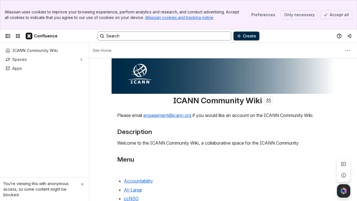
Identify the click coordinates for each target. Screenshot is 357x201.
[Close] (82, 184)
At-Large (133, 190)
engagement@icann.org (167, 115)
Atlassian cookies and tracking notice (179, 17)
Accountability (138, 181)
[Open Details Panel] (343, 175)
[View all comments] (343, 164)
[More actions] (347, 50)
